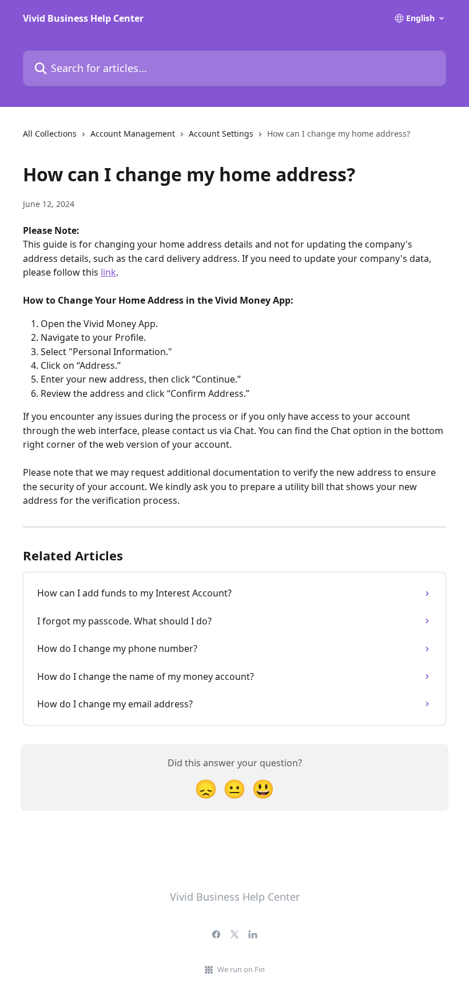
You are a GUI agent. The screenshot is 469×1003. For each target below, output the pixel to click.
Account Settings (221, 133)
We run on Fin (241, 969)
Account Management (132, 133)
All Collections (50, 133)
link (108, 272)
